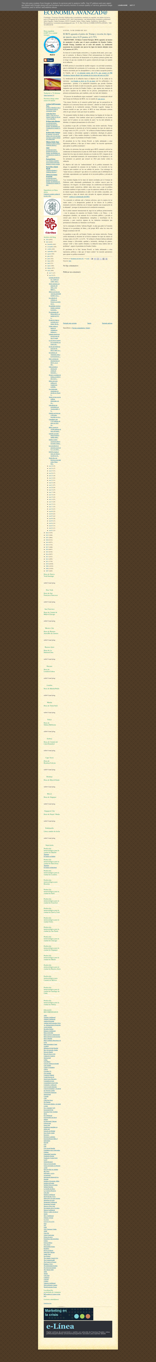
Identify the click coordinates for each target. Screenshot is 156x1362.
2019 (47, 542)
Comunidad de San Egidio (51, 1083)
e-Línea (46, 1106)
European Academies (49, 1137)
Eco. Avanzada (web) (49, 1108)
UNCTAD (46, 1275)
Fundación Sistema (49, 1156)
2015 (47, 552)
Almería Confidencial (49, 1019)
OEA (45, 1223)
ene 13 (51, 502)
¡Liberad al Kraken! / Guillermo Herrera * (51, 171)
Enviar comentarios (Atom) (81, 328)
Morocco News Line (49, 1206)
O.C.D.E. (46, 1219)
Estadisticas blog (48, 1303)
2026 (47, 239)
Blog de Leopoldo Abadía (51, 1050)
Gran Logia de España (50, 1164)
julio (48, 256)
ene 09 (51, 511)
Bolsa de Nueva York (49, 1054)
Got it (132, 5)
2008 (47, 568)
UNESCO (46, 1277)
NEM (47, 148)
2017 (47, 547)
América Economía (49, 1021)
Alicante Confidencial (49, 1017)
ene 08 (51, 514)
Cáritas (46, 1060)
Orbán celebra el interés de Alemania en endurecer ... (53, 329)
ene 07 (51, 516)
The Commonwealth (49, 1260)
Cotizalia (46, 1096)
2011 (47, 561)
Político (46, 1241)
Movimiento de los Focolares (51, 1208)
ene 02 (51, 528)
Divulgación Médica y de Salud (52, 1104)
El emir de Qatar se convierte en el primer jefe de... (54, 322)
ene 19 (51, 490)
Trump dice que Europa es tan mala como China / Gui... (55, 461)
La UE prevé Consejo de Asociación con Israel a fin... (55, 342)
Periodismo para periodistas (51, 1239)
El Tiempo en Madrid (49, 856)
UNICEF (46, 1279)
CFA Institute (47, 1073)
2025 (47, 242)
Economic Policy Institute (51, 1112)
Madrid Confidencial (49, 1194)
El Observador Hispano (53, 121)
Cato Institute (47, 1065)
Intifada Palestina (48, 1187)
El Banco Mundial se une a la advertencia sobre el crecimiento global (53, 109)
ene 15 (51, 497)
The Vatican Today (49, 1269)
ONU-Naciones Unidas (50, 1229)
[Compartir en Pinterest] (106, 259)
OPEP (45, 1231)
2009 (47, 566)
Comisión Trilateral (49, 1075)
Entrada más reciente (70, 323)
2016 (47, 549)
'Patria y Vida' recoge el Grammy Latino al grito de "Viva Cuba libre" (53, 117)
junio (48, 258)
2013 (47, 556)
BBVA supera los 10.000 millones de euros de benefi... (55, 429)
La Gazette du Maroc (49, 1189)
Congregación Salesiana (50, 1087)
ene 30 (51, 275)
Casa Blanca (47, 1061)
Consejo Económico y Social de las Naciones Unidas (52, 1089)
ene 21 (51, 485)
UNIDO (46, 1281)
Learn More (122, 5)
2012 (47, 559)
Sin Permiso (47, 1256)
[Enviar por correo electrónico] (95, 259)
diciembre (50, 244)
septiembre (50, 251)
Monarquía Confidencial (50, 1202)
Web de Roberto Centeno (50, 1285)
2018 (47, 545)
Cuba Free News (51, 114)
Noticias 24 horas (48, 1217)
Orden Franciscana (49, 1235)
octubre (49, 249)
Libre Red (46, 1192)
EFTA (45, 1114)
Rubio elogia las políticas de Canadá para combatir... (53, 384)
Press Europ (47, 1244)
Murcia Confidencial (49, 1210)
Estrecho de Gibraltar (49, 1131)
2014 (47, 554)
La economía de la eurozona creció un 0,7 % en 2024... (55, 447)
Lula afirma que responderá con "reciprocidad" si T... (54, 408)
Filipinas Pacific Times (52, 142)
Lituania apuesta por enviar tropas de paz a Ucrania (54, 336)
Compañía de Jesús (49, 1081)
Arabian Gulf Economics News (53, 105)
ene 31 (51, 273)
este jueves (101, 99)
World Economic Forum (50, 1287)
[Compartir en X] (101, 259)
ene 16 (51, 495)
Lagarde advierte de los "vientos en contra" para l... (54, 279)
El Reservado (47, 1123)
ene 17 (51, 492)
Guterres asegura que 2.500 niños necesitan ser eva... (55, 415)
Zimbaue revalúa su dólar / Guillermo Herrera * (53, 144)
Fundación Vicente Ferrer (51, 1158)
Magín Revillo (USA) (50, 1196)
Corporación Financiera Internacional (50, 1093)
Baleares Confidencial (50, 1031)
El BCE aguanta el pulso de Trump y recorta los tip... (54, 454)
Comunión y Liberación (50, 1085)
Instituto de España (49, 1183)
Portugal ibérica (50, 159)
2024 (47, 533)
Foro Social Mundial (49, 1148)
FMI (45, 1146)
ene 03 (51, 525)
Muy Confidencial (49, 1216)
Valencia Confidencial (50, 1283)
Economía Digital (48, 1110)
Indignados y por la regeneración (49, 1174)
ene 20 (51, 487)
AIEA (45, 1015)
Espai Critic (47, 1125)
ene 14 (51, 499)
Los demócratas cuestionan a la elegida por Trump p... (54, 392)
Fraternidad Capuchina (50, 1154)
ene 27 (51, 471)
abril (48, 263)
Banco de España (48, 1033)
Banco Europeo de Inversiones (52, 1036)
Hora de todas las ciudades (51, 1169)
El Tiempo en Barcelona (50, 867)
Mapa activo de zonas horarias (52, 1198)
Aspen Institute (48, 1027)
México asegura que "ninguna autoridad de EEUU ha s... (55, 293)
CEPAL (46, 1069)
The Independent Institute (50, 1266)
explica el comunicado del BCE (79, 196)
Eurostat (46, 1142)
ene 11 (51, 506)
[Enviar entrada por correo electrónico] (91, 258)
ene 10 (51, 509)
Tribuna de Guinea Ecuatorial (51, 175)
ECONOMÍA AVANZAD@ (76, 12)
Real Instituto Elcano (49, 1246)
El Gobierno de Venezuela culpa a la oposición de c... (55, 354)
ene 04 (51, 523)
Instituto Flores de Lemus (51, 1185)
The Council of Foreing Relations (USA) (50, 1263)
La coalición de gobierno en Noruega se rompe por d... (55, 301)
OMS (45, 1227)
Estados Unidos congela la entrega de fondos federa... (55, 441)
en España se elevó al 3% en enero (83, 81)
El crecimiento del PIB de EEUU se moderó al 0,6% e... (54, 315)
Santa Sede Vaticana (49, 1252)
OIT (45, 1225)
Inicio (89, 323)
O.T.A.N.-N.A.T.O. (49, 1221)
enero (49, 270)
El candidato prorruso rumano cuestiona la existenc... (55, 308)
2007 (47, 571)
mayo (49, 261)
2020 (47, 540)
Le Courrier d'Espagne (50, 1191)
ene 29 (51, 466)
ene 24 (51, 478)
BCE (70, 261)
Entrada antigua (107, 323)
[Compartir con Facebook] (103, 259)
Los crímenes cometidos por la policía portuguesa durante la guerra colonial (53, 162)
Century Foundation (49, 1067)
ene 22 (51, 483)
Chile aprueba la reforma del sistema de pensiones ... (53, 369)
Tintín (45, 1271)
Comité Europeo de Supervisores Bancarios (50, 1078)
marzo (49, 266)
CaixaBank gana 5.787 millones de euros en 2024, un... (54, 422)
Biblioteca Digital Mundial (51, 1048)
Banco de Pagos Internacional (52, 1034)
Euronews (46, 1135)
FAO (45, 1144)
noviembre (50, 246)
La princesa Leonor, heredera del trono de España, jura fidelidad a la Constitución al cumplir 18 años (53, 126)
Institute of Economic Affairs (51, 1181)
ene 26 (51, 473)
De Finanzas (47, 1102)
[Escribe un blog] (98, 259)
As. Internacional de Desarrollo (52, 1025)
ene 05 (51, 521)
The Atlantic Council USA (51, 1258)
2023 (47, 535)
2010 (47, 564)
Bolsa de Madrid (48, 1052)
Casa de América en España (51, 1063)
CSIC (45, 1098)
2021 (47, 537)
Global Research (48, 1162)
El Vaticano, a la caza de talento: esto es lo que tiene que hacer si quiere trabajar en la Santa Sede (53, 136)
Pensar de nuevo (48, 1237)
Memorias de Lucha (49, 1200)
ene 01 (51, 530)
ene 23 (51, 480)
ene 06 (51, 518)
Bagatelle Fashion (48, 1029)
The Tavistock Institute (50, 1268)
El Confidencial (48, 1115)
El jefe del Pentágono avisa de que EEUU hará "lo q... (55, 348)
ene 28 (51, 468)
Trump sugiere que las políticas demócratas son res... (55, 400)
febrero (49, 268)
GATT (45, 1160)
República (46, 1248)
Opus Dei (46, 1233)
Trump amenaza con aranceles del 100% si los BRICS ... (54, 286)
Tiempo (46, 854)
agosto (49, 254)
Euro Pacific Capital (49, 1133)
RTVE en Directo (48, 1250)
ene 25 (51, 475)
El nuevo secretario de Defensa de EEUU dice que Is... (55, 377)
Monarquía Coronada (49, 1204)
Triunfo (46, 1273)
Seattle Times (47, 1254)
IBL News (46, 1171)
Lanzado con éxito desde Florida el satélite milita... (54, 435)
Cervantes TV (47, 1071)
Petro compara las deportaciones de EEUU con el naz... (54, 361)
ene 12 (51, 504)
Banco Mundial (48, 1038)
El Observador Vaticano (53, 132)
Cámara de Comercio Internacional (49, 1057)
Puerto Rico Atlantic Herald (52, 168)
